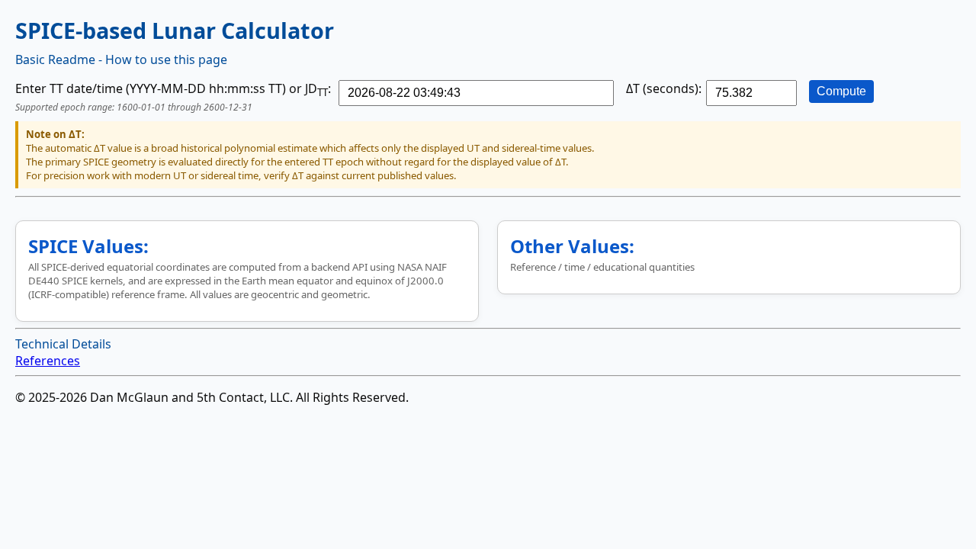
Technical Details (63, 344)
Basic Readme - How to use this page (121, 59)
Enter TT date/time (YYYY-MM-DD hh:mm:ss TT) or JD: (173, 88)
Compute (841, 91)
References (47, 360)
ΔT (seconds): (664, 88)
